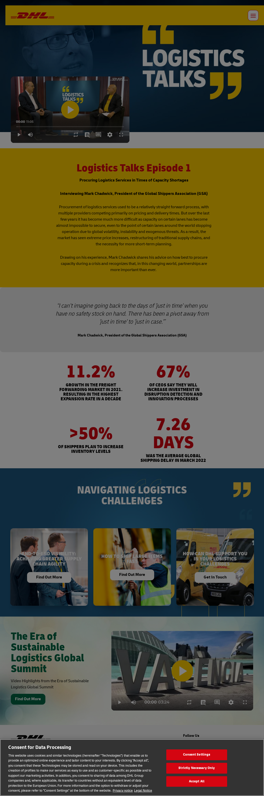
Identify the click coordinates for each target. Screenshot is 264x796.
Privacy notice (123, 791)
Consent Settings (196, 755)
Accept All (196, 781)
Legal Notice (143, 791)
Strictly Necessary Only (196, 768)
